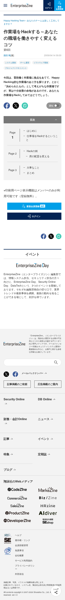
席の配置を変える (39, 156)
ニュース (43, 419)
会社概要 (19, 555)
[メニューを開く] (5, 5)
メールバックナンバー (32, 373)
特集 (6, 454)
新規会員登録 (35, 206)
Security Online (14, 399)
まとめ (30, 172)
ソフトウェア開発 (41, 62)
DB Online (45, 399)
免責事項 (19, 550)
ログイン (36, 216)
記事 (6, 439)
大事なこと (33, 167)
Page (12, 153)
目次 (32, 119)
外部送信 (19, 573)
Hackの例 (32, 151)
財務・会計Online (15, 419)
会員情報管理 (21, 545)
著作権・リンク (22, 540)
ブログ (8, 469)
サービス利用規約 (23, 560)
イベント (43, 439)
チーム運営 (24, 62)
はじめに (32, 130)
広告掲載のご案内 (48, 384)
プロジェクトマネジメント (16, 68)
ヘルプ (18, 535)
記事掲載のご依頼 (17, 384)
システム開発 (10, 62)
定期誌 (42, 454)
